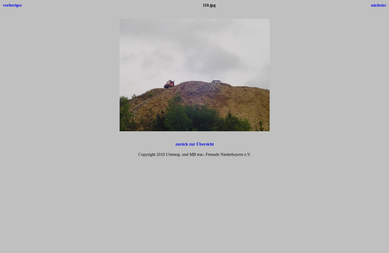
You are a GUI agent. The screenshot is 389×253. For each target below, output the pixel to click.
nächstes (378, 5)
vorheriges (12, 5)
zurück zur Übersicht (194, 144)
